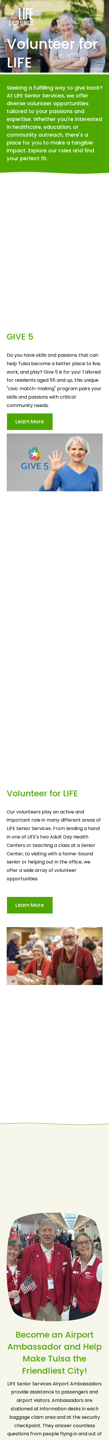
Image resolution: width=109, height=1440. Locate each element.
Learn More (29, 421)
